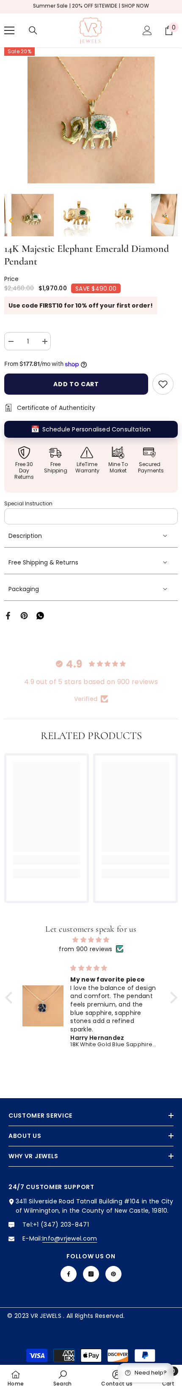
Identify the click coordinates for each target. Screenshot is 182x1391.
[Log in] (147, 30)
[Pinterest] (24, 615)
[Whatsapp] (40, 615)
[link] (46, 860)
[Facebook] (8, 615)
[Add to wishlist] (163, 384)
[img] (91, 939)
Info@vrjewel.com (69, 1238)
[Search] (33, 30)
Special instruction (28, 503)
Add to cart (76, 384)
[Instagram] (91, 1274)
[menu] (9, 30)
